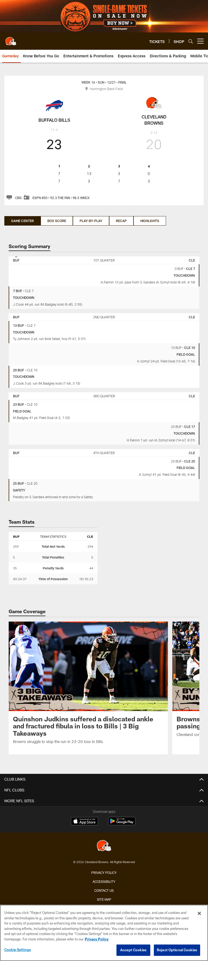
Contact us (104, 890)
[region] (104, 933)
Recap (121, 221)
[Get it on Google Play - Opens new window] (121, 823)
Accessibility (104, 881)
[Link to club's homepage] (10, 39)
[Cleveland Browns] (104, 846)
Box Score (56, 221)
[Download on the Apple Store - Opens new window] (84, 821)
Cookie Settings (17, 949)
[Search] (190, 41)
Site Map (104, 899)
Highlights (149, 221)
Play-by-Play (91, 221)
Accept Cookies (133, 950)
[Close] (199, 913)
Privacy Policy (104, 872)
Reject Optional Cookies (177, 950)
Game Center (22, 221)
